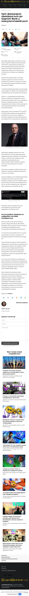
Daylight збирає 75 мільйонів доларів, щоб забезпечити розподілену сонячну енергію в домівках (13, 519)
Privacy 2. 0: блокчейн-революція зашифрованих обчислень (13, 396)
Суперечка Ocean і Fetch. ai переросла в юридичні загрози (12, 469)
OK (20, 594)
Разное (5, 43)
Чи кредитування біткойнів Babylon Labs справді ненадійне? (14, 493)
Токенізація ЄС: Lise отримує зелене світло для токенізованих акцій (14, 446)
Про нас (3, 560)
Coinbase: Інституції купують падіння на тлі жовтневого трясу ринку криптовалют (13, 372)
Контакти (4, 555)
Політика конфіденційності (9, 558)
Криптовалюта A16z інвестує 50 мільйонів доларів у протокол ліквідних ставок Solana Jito (13, 545)
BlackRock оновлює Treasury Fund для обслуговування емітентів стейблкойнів (13, 421)
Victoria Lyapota (22, 302)
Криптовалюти (5, 557)
